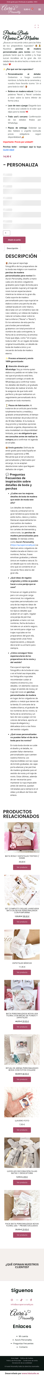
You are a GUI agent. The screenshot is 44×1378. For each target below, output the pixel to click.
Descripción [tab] (12, 248)
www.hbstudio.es (30, 1373)
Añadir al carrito (14, 240)
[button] (40, 9)
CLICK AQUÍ (8, 150)
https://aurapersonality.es (23, 545)
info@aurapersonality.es (22, 1304)
